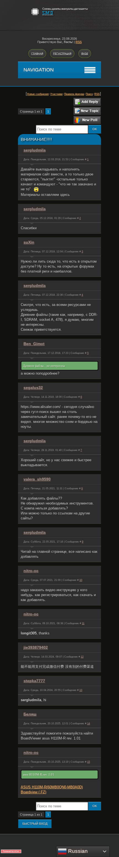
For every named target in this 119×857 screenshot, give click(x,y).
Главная (37, 53)
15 (88, 761)
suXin (29, 242)
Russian (77, 851)
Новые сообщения (38, 94)
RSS (79, 42)
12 (82, 656)
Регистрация (62, 53)
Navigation (39, 70)
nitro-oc (31, 570)
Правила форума (74, 94)
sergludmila (35, 150)
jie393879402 (36, 647)
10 (80, 580)
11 (83, 623)
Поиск (89, 94)
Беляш (30, 714)
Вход (84, 53)
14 (88, 723)
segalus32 (33, 387)
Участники (56, 94)
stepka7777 (34, 681)
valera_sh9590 (37, 479)
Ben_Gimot (34, 343)
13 (80, 690)
